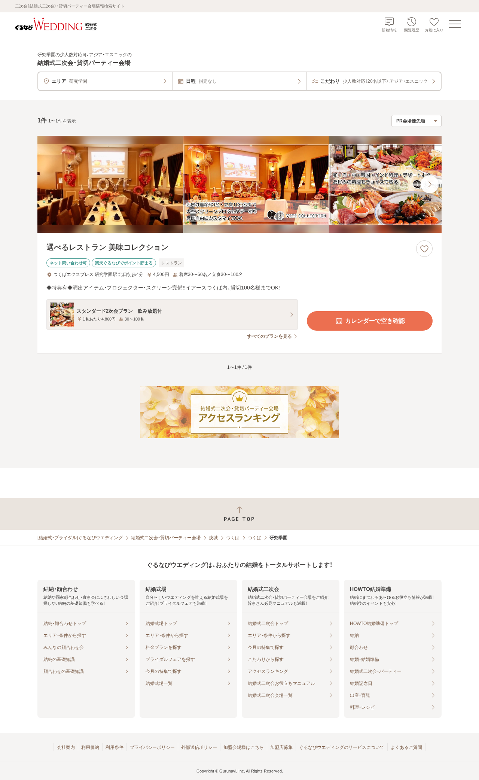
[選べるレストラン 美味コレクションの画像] (239, 184)
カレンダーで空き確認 (375, 321)
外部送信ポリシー (199, 747)
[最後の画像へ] (430, 184)
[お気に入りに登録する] (424, 248)
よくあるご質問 (406, 747)
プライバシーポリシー (152, 747)
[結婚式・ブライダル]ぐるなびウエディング (80, 537)
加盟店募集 (281, 747)
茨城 (213, 537)
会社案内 (66, 747)
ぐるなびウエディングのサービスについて (341, 747)
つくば (233, 537)
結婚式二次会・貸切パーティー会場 (166, 537)
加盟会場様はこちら (243, 747)
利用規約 (90, 747)
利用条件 (114, 747)
